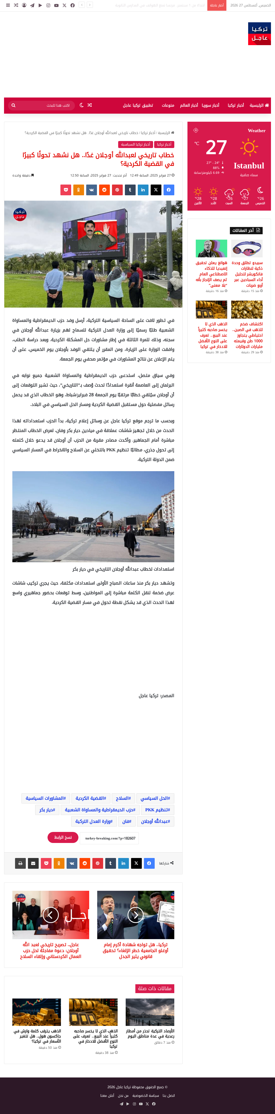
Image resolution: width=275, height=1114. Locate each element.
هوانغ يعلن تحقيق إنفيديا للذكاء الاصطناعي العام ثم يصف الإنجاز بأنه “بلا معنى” (211, 274)
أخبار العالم (189, 105)
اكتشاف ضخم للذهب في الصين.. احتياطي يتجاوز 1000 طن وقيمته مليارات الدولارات (247, 335)
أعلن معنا (107, 1095)
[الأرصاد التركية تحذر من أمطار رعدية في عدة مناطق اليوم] (150, 1012)
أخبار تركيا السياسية (135, 144)
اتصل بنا (169, 1095)
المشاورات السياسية (45, 798)
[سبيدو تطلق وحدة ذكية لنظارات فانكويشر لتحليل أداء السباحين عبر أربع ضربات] (247, 248)
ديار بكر (46, 810)
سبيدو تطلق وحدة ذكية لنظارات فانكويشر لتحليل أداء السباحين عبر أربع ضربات (247, 274)
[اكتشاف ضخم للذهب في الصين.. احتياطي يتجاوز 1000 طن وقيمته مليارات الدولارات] (247, 309)
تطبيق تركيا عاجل (138, 105)
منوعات (168, 105)
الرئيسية (257, 105)
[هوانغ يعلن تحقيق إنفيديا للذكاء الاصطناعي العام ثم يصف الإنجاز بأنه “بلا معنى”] (211, 248)
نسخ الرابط (63, 837)
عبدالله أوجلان (154, 821)
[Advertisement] (91, 54)
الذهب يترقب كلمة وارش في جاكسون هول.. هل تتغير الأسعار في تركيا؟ (37, 1036)
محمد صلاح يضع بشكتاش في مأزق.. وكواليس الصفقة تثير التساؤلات (154, 5)
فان (125, 821)
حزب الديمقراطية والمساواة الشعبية (99, 810)
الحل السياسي (154, 798)
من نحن (123, 1095)
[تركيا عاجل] (259, 33)
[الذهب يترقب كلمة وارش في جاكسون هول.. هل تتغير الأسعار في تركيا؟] (36, 1012)
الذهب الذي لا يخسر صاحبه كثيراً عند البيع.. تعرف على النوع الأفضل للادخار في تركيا (95, 1039)
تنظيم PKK (156, 810)
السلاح (122, 798)
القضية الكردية (90, 798)
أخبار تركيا (236, 105)
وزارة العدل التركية (92, 821)
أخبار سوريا (210, 105)
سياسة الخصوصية (145, 1095)
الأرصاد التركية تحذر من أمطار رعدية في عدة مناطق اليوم (150, 1034)
